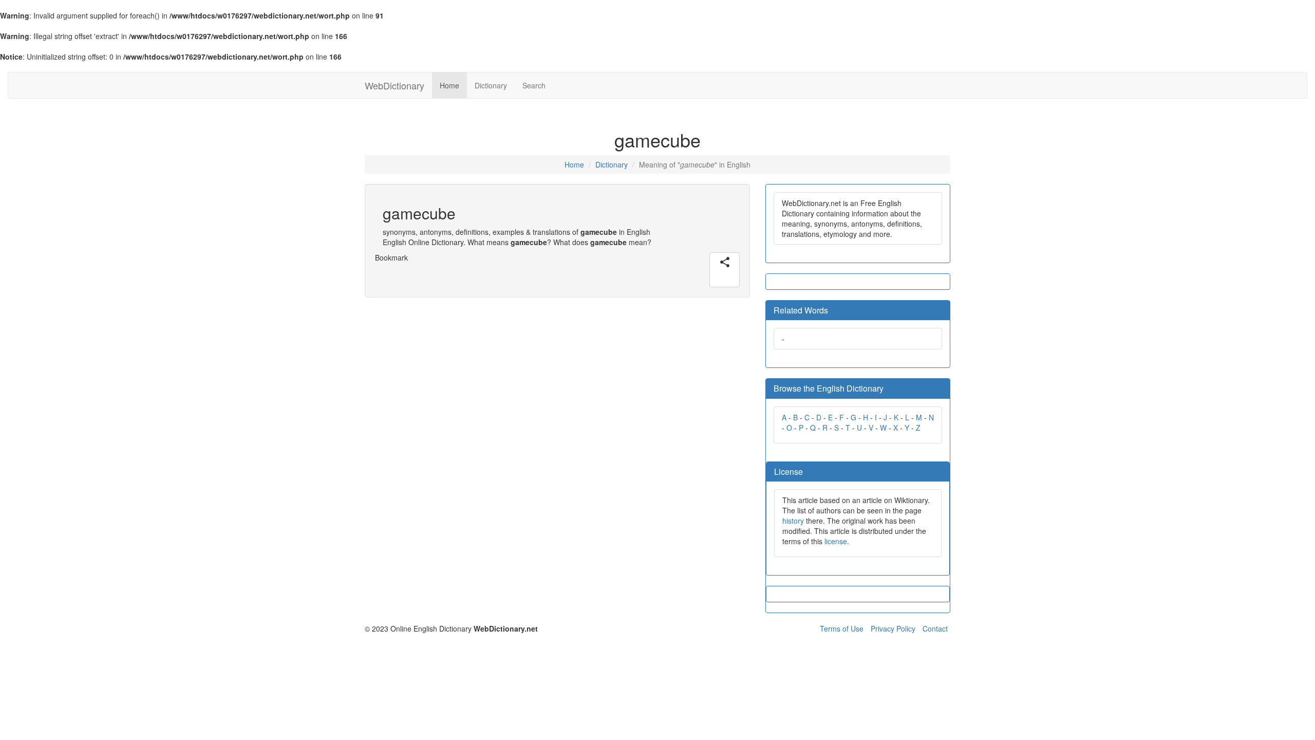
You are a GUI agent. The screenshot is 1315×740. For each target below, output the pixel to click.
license (835, 541)
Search (534, 85)
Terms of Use (841, 628)
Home (449, 85)
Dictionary (491, 85)
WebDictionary (394, 85)
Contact (935, 628)
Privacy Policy (893, 628)
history (793, 520)
